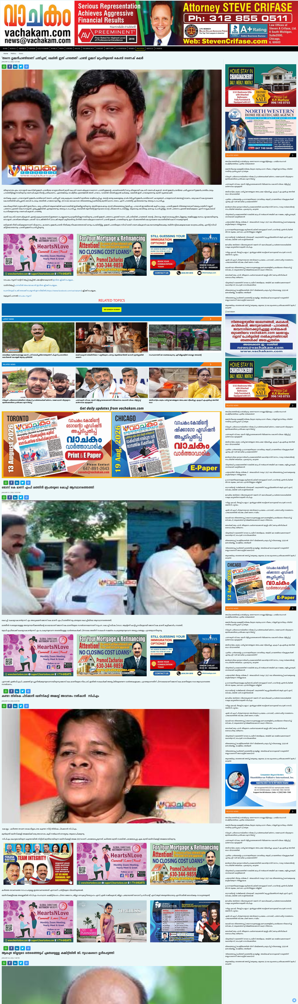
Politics (140, 48)
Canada (31, 48)
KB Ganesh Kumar (112, 309)
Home (5, 48)
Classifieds (121, 48)
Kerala (13, 48)
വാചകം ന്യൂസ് (24, 296)
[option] (186, 23)
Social (78, 48)
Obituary (110, 48)
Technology (88, 48)
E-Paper (158, 48)
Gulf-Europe (43, 48)
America (22, 48)
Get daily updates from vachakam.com (112, 408)
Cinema (69, 48)
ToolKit (99, 48)
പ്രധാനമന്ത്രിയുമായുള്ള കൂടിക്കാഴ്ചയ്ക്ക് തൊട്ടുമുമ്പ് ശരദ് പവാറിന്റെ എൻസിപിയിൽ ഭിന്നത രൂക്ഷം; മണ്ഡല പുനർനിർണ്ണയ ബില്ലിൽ (259, 231)
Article (149, 48)
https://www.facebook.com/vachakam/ (64, 290)
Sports (132, 48)
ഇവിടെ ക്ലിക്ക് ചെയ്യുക (63, 280)
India (61, 48)
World (54, 48)
